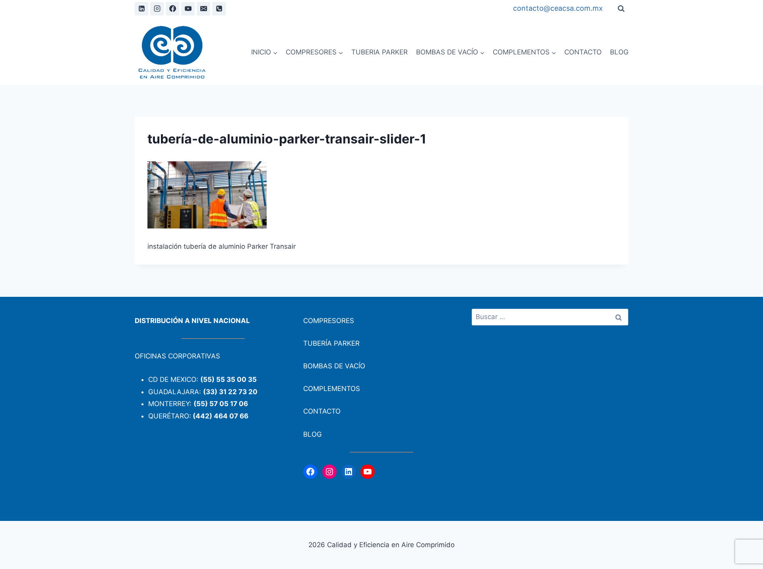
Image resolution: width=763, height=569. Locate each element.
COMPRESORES (328, 321)
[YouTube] (188, 8)
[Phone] (219, 8)
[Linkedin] (141, 8)
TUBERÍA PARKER (331, 343)
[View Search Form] (621, 9)
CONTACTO (583, 52)
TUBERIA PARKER (379, 52)
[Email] (203, 8)
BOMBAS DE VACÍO (334, 366)
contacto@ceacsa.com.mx (558, 8)
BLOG (619, 52)
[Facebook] (172, 8)
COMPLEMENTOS (331, 389)
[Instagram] (157, 8)
